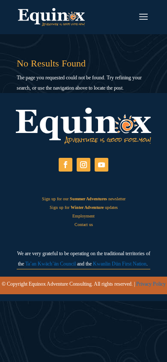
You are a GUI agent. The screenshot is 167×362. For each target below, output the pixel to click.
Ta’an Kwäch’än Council (50, 264)
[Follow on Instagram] (83, 165)
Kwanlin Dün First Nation (119, 264)
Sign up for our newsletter (83, 198)
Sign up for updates (84, 207)
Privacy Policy (151, 284)
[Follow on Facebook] (65, 165)
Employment (83, 216)
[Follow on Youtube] (101, 165)
